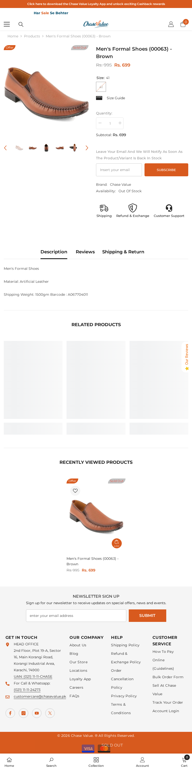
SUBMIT (147, 615)
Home (13, 36)
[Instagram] (23, 713)
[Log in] (171, 24)
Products (32, 36)
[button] (5, 148)
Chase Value (120, 184)
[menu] (7, 24)
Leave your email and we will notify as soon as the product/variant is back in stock (139, 154)
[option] (46, 91)
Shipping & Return (123, 252)
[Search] (21, 24)
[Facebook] (10, 713)
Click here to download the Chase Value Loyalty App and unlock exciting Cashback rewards (96, 4)
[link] (33, 425)
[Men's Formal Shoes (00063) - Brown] (96, 515)
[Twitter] (50, 713)
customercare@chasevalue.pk (40, 696)
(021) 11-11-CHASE (38, 676)
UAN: (19, 676)
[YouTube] (37, 713)
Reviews (85, 252)
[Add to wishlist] (75, 491)
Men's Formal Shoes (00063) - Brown (92, 561)
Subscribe (166, 170)
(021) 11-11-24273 (27, 689)
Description (53, 252)
